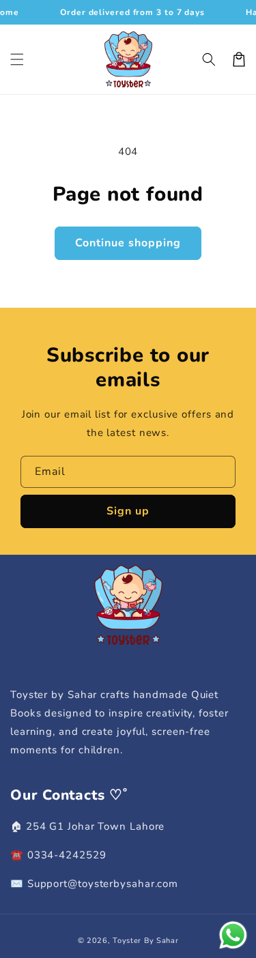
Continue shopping (128, 242)
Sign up (128, 511)
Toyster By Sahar (145, 940)
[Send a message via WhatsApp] (233, 935)
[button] (17, 59)
